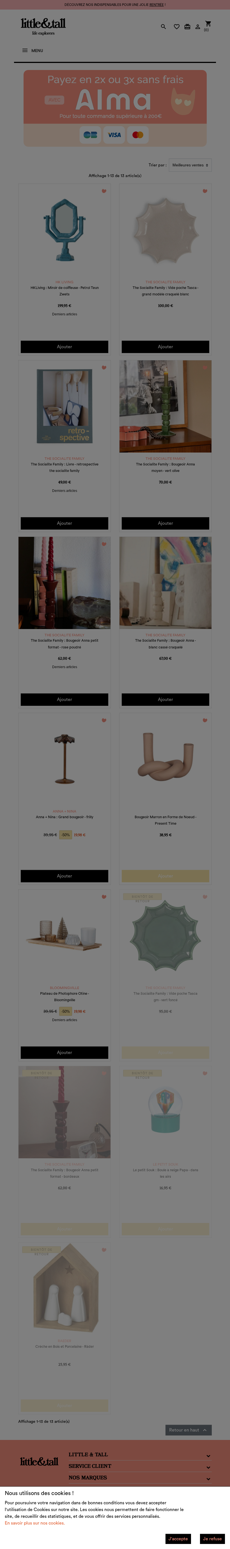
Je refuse (212, 1539)
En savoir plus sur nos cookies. (35, 1523)
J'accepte (178, 1539)
